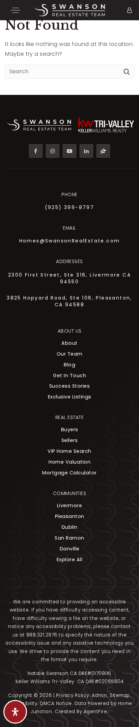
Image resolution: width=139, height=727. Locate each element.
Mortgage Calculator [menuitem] (69, 472)
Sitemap (120, 695)
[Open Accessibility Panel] (15, 712)
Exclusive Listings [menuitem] (69, 396)
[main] (69, 47)
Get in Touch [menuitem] (69, 375)
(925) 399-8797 (69, 207)
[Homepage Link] (69, 10)
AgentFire (95, 711)
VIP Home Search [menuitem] (69, 451)
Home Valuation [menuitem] (69, 462)
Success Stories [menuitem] (69, 386)
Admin (99, 695)
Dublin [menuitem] (70, 527)
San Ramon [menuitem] (69, 538)
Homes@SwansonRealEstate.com (69, 240)
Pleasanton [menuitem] (69, 516)
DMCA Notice (56, 703)
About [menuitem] (69, 343)
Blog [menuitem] (69, 364)
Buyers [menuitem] (69, 429)
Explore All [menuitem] (70, 559)
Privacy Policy (72, 695)
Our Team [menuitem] (70, 353)
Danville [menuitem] (70, 548)
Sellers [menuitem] (69, 440)
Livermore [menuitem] (69, 505)
